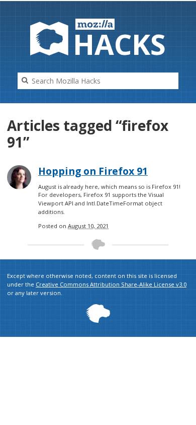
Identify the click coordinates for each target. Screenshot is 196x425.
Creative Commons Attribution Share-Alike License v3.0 (111, 284)
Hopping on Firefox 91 (93, 171)
